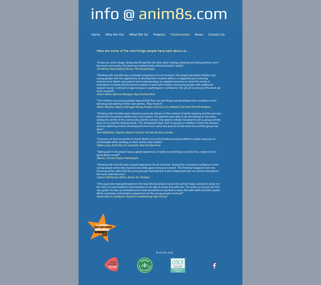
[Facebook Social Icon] (213, 265)
